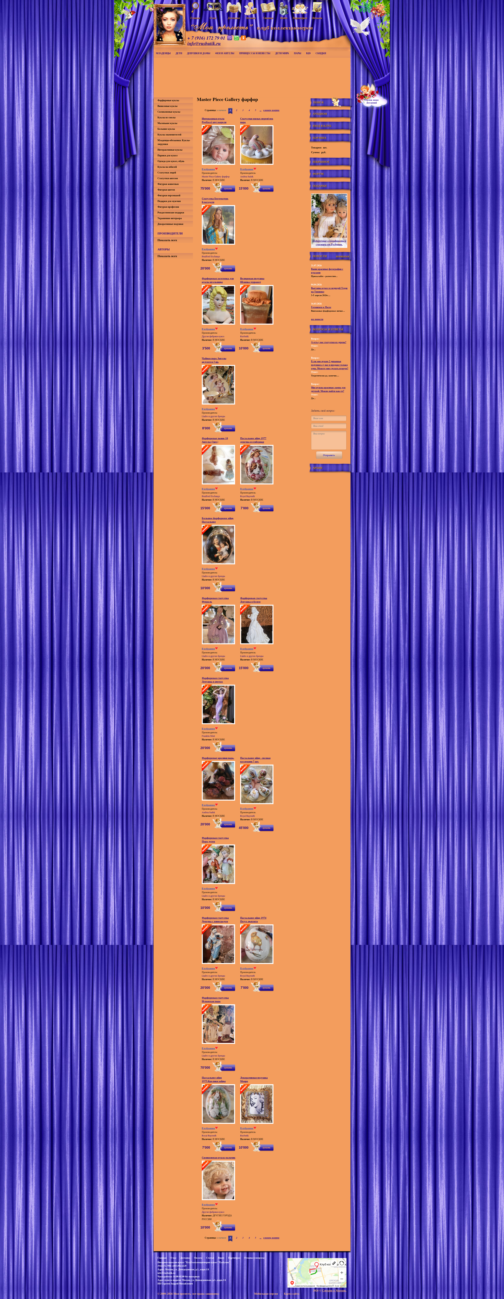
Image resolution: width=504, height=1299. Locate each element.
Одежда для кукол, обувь (171, 161)
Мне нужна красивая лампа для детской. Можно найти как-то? (328, 389)
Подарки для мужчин (169, 201)
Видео (221, 1257)
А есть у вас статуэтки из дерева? (328, 342)
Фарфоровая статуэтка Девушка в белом (253, 599)
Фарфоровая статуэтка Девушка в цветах (215, 679)
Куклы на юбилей (167, 167)
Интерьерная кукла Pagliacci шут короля (214, 120)
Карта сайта (291, 1294)
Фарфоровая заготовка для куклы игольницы (218, 280)
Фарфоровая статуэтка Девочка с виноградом (215, 919)
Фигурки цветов (166, 189)
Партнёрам (234, 1257)
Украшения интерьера (170, 218)
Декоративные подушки (170, 224)
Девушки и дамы (198, 53)
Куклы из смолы (166, 117)
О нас (173, 1257)
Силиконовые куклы (169, 111)
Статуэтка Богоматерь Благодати (215, 200)
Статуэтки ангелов (168, 178)
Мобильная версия (266, 1294)
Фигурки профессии (168, 206)
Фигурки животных (168, 184)
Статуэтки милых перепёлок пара (256, 120)
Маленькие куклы (167, 123)
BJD (308, 53)
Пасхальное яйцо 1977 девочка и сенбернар (253, 439)
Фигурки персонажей (169, 195)
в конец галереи (271, 110)
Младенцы (163, 53)
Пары (297, 53)
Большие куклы (166, 129)
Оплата (198, 1257)
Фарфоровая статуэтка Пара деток (215, 839)
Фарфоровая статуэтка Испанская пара (215, 999)
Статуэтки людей (167, 172)
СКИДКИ (321, 53)
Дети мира (282, 53)
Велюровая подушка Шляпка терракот (252, 280)
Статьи (210, 1257)
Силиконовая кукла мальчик (218, 1157)
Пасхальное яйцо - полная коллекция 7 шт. (255, 759)
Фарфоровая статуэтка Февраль (215, 599)
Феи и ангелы (224, 53)
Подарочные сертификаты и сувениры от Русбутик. (329, 242)
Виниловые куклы (167, 106)
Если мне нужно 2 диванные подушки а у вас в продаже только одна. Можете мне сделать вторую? (329, 365)
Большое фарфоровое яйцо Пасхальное (217, 519)
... (260, 110)
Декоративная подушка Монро (254, 1079)
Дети (179, 53)
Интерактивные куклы (170, 149)
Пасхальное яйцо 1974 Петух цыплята (253, 919)
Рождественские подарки (171, 212)
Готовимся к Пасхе (321, 307)
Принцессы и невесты (254, 53)
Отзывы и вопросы (254, 1257)
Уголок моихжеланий (371, 101)
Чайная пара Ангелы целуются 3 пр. (214, 360)
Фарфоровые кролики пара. (218, 758)
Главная (162, 1257)
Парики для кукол (168, 155)
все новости (317, 319)
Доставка (185, 1257)
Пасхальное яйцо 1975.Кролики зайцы (214, 1079)
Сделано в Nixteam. (334, 1290)
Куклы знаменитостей (169, 134)
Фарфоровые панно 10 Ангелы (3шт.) (215, 439)
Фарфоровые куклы (168, 100)
